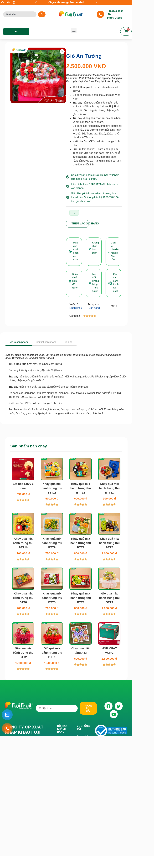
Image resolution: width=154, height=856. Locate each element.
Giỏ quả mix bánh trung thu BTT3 (109, 598)
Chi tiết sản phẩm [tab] (46, 342)
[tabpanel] (66, 380)
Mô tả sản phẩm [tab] (19, 342)
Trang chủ (82, 736)
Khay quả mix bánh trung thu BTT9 (52, 543)
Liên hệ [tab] (68, 342)
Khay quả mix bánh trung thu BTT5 (52, 598)
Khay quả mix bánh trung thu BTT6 (23, 598)
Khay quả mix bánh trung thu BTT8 (80, 543)
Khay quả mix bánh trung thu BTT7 (109, 543)
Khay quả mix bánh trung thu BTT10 (23, 543)
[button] (36, 2)
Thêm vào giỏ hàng (80, 223)
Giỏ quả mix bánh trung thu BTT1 (52, 653)
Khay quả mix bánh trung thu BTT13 (52, 488)
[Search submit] (42, 14)
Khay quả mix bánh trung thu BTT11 (109, 488)
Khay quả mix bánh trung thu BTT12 (80, 488)
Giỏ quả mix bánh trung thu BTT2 (23, 653)
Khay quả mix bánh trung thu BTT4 (80, 598)
